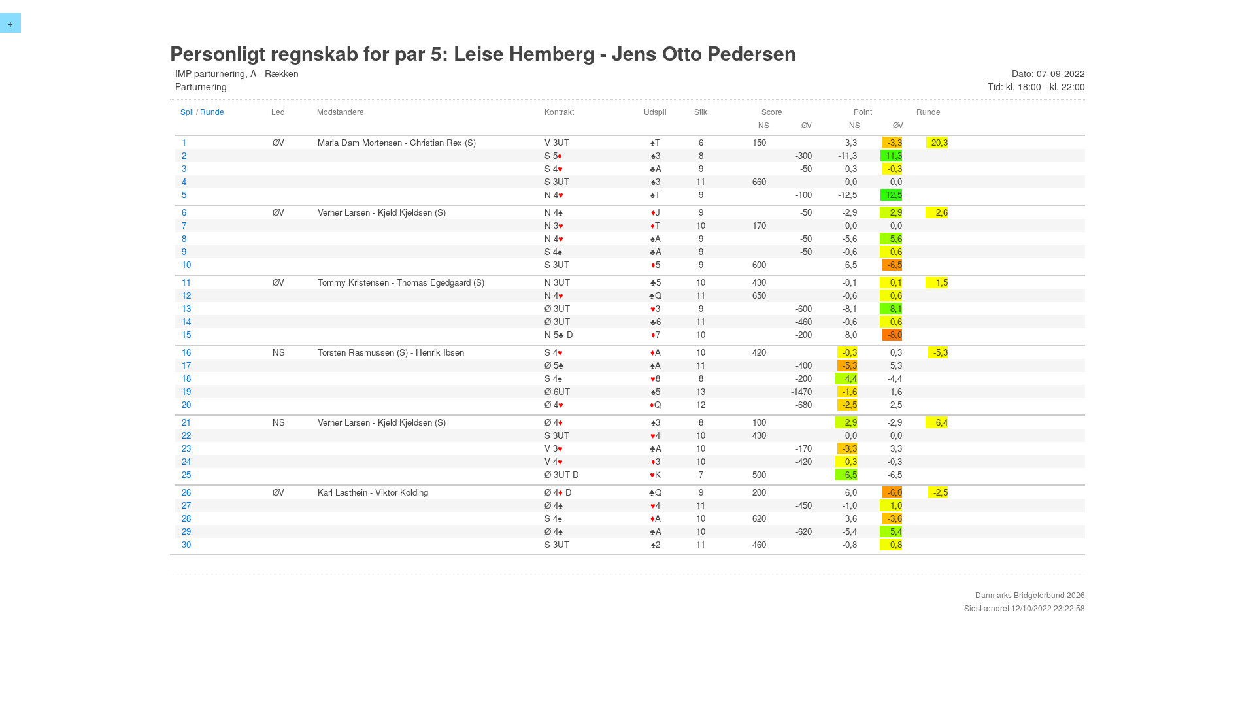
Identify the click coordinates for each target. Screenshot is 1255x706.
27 (186, 505)
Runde (212, 111)
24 (186, 461)
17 (186, 365)
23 (186, 448)
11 (186, 282)
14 (186, 322)
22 (186, 435)
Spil (187, 111)
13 (186, 308)
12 (186, 295)
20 (186, 405)
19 (186, 391)
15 (186, 335)
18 (186, 378)
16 (186, 352)
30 (186, 544)
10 (186, 265)
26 (186, 492)
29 (186, 531)
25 (186, 474)
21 (186, 422)
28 (186, 518)
